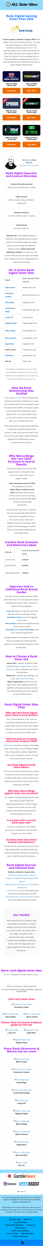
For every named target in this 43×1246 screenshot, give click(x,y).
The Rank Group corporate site (17, 897)
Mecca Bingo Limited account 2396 (19, 884)
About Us (27, 1219)
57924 (30, 48)
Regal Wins (10, 669)
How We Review (20, 1222)
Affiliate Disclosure (20, 1236)
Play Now (11, 91)
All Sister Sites (15, 1219)
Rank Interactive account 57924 (20, 875)
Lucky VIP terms (12, 890)
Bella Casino (9, 745)
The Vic (6, 974)
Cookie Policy (20, 1228)
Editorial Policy (27, 1233)
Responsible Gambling (14, 1225)
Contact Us (30, 1225)
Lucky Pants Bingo (26, 678)
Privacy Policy (12, 1233)
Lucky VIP (18, 398)
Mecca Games (32, 666)
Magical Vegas (20, 666)
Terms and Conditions (20, 1231)
